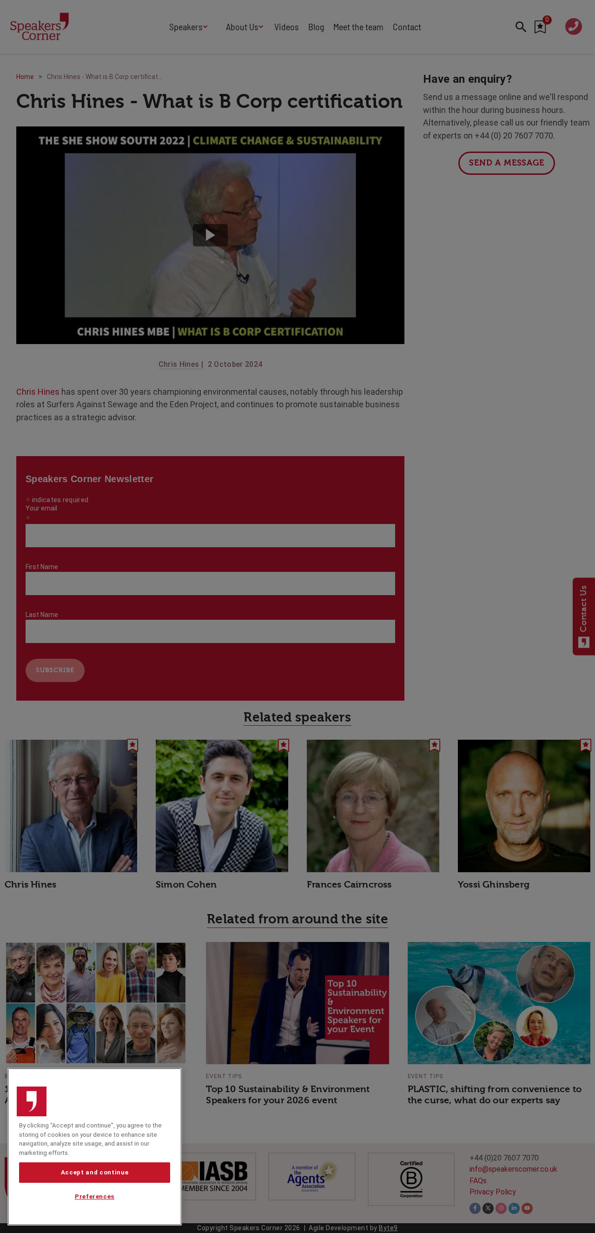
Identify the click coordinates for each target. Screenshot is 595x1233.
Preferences (94, 1196)
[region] (94, 1147)
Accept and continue (94, 1172)
